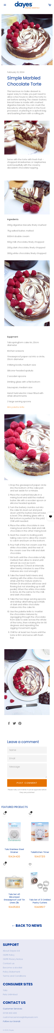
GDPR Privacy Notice (13, 959)
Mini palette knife (15, 407)
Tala (5, 990)
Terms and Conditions (14, 975)
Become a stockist (12, 967)
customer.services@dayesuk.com (20, 1017)
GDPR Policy (8, 955)
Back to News (28, 925)
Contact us (8, 963)
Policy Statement (11, 971)
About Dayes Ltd (11, 950)
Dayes (11, 1030)
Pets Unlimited (10, 994)
